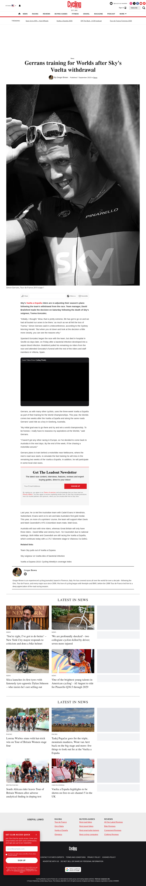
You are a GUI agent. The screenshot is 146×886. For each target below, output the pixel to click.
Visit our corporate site (102, 879)
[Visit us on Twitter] (134, 3)
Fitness (75, 14)
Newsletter (84, 296)
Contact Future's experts (52, 857)
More (122, 14)
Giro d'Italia (59, 826)
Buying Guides (61, 14)
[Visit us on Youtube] (140, 3)
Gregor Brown (62, 77)
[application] (55, 382)
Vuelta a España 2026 (64, 21)
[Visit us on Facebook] (137, 3)
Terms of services (50, 492)
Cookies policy (109, 857)
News (25, 14)
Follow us (73, 296)
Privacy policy (93, 857)
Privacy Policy (30, 869)
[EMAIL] (26, 573)
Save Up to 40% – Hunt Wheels (37, 21)
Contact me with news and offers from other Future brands (22, 854)
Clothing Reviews (111, 834)
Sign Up (22, 860)
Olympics (58, 834)
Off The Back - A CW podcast (91, 21)
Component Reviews (112, 830)
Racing (35, 14)
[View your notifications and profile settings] (19, 5)
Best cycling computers (88, 834)
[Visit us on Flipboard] (144, 3)
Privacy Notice (28, 494)
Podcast (111, 14)
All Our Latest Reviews (113, 822)
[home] (19, 14)
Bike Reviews (109, 826)
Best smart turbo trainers (89, 830)
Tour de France (61, 822)
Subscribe (134, 8)
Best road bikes (85, 822)
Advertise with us (51, 861)
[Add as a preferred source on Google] (73, 869)
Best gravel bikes (86, 826)
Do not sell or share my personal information (82, 861)
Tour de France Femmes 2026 (121, 21)
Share (26, 296)
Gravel (86, 14)
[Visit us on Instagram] (131, 3)
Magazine (98, 14)
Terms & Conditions (19, 870)
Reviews (46, 14)
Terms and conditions (76, 857)
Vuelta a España (34, 303)
